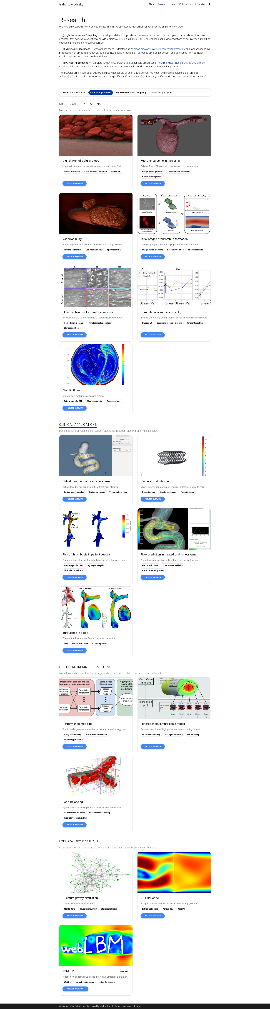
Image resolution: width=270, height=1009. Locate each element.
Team (174, 4)
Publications (186, 4)
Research (163, 4)
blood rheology (142, 49)
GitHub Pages (135, 1006)
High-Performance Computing (131, 92)
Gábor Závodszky (71, 4)
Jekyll (102, 1006)
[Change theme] (209, 3)
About (152, 4)
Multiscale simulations (74, 92)
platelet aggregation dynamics (168, 49)
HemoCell (161, 35)
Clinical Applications (100, 92)
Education (200, 4)
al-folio (111, 1006)
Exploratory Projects (161, 92)
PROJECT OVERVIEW (75, 183)
